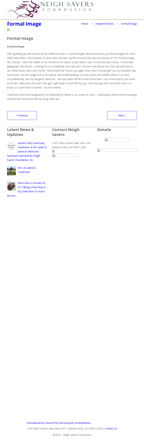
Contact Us (111, 428)
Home (84, 23)
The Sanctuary (62, 423)
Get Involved (77, 423)
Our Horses (47, 423)
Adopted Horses (104, 23)
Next (121, 115)
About (37, 423)
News (87, 423)
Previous (23, 115)
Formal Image (24, 23)
